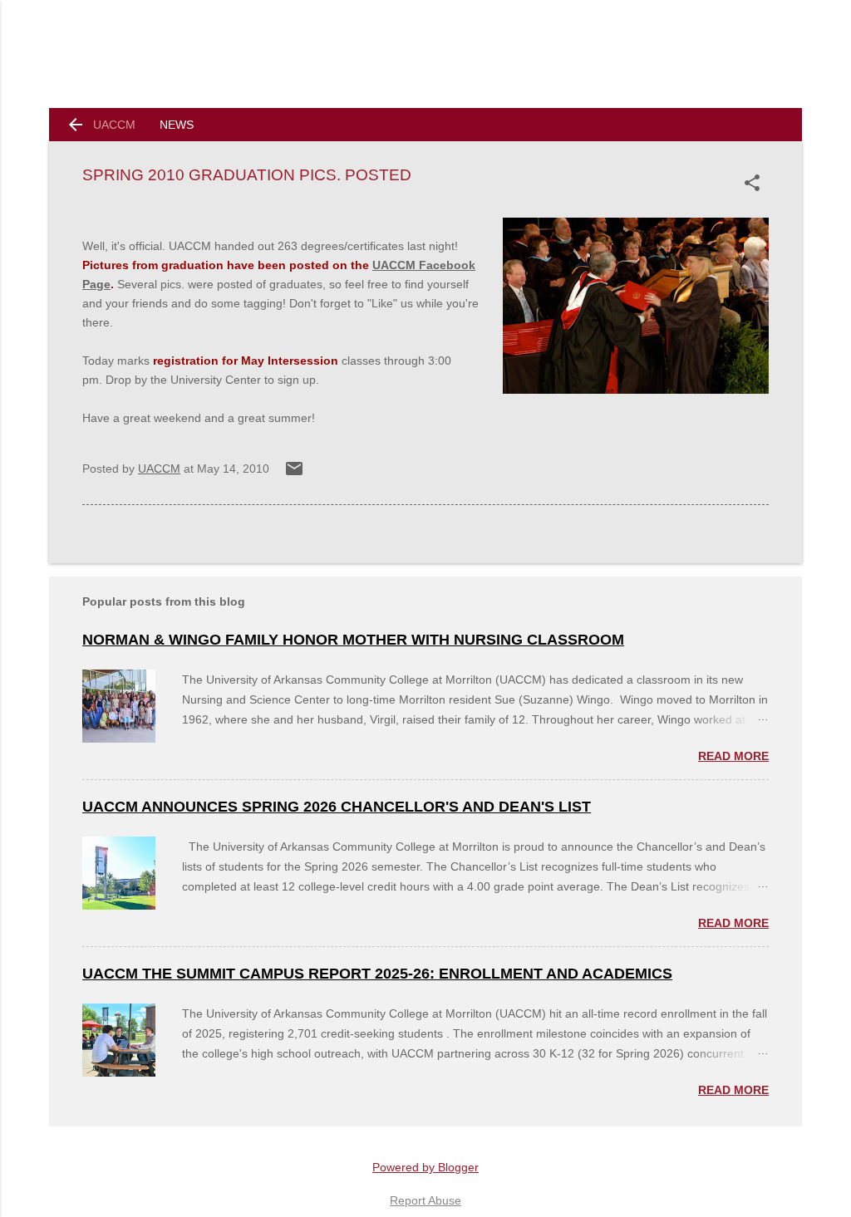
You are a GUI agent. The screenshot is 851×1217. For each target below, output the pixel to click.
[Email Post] (294, 474)
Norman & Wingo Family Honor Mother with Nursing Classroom (353, 639)
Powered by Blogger (425, 1167)
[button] (755, 182)
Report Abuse (425, 1200)
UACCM (114, 124)
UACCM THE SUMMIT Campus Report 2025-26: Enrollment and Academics (377, 973)
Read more (733, 756)
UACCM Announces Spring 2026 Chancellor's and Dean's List (336, 806)
